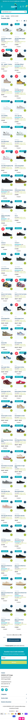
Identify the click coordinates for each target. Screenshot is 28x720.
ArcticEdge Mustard (19, 90)
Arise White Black (5, 141)
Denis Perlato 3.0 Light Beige (20, 466)
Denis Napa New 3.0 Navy (20, 440)
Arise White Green (19, 141)
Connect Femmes (18, 268)
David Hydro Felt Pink (5, 391)
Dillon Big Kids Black (19, 491)
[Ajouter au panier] (11, 33)
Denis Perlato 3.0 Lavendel (7, 465)
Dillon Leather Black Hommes (5, 620)
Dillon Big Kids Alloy (5, 491)
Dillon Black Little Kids (19, 515)
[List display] (26, 21)
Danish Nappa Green (19, 318)
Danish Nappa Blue (5, 318)
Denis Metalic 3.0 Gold (20, 415)
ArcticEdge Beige (5, 90)
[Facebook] (6, 689)
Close (14, 694)
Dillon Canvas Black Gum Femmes (20, 566)
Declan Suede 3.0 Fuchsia (20, 391)
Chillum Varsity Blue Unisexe (5, 216)
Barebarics (3, 114)
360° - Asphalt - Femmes (6, 64)
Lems (2, 188)
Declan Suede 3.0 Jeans (6, 415)
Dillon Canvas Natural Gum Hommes (7, 593)
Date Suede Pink (18, 342)
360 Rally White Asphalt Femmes (20, 39)
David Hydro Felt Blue (19, 367)
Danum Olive (4, 342)
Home (2, 16)
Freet (16, 164)
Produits (7, 16)
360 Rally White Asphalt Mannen (6, 39)
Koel (2, 292)
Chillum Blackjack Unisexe (7, 190)
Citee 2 (16, 215)
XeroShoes (3, 36)
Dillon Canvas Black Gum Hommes (6, 566)
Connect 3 (3, 242)
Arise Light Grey (18, 115)
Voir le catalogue (2, 6)
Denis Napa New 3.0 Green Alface (7, 440)
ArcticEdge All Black (19, 64)
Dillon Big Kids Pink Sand (6, 515)
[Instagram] (2, 689)
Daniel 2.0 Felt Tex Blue (6, 294)
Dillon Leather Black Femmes (19, 620)
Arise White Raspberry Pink (7, 165)
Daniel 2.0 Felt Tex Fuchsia (20, 294)
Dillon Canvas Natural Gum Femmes (20, 593)
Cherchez (25, 12)
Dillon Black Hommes (5, 540)
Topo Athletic (3, 266)
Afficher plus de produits (14, 640)
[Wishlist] (23, 6)
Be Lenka (17, 62)
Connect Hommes (5, 268)
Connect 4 (17, 242)
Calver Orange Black (19, 165)
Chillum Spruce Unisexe (20, 190)
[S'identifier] (20, 6)
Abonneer (14, 662)
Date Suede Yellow (5, 367)
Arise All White (4, 115)
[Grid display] (24, 21)
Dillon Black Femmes (19, 540)
